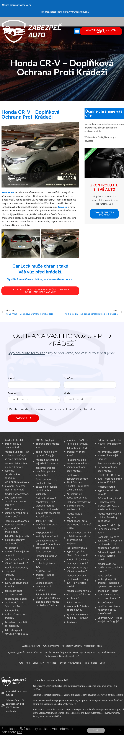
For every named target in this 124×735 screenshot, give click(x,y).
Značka (12, 393)
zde (19, 732)
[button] (77, 31)
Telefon (68, 378)
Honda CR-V (8, 192)
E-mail (11, 378)
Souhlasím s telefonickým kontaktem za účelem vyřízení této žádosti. (53, 409)
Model (67, 393)
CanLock (62, 206)
